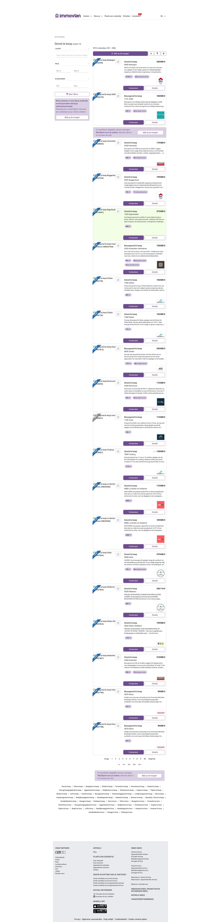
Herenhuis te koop (138, 786)
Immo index (136, 848)
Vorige (106, 759)
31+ (134, 765)
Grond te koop (130, 61)
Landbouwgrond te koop (144, 794)
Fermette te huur (153, 801)
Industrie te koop (122, 797)
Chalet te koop (107, 786)
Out (56, 869)
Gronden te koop (137, 856)
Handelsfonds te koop (69, 801)
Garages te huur (137, 873)
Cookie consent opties (137, 919)
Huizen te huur (136, 866)
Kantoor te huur (156, 808)
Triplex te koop (156, 790)
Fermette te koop (121, 786)
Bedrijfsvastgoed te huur (105, 808)
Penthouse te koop (127, 790)
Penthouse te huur (141, 805)
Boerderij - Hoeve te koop (154, 797)
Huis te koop (66, 786)
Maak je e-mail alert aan (139, 884)
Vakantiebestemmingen (142, 899)
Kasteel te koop (153, 786)
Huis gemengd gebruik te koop (70, 790)
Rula (56, 862)
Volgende (151, 759)
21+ (129, 765)
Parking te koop (99, 801)
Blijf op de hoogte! (72, 117)
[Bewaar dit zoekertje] (118, 61)
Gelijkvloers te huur (125, 805)
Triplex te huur (63, 808)
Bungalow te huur (138, 801)
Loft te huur (89, 808)
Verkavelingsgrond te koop (122, 794)
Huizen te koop (136, 852)
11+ (124, 765)
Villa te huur (124, 801)
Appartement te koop (92, 790)
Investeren (136, 16)
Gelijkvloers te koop (110, 790)
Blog (94, 852)
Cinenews (58, 866)
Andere (95, 870)
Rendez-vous (59, 873)
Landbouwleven (61, 864)
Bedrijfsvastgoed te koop (85, 797)
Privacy (77, 919)
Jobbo (57, 871)
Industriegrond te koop (64, 797)
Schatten (126, 16)
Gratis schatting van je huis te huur (105, 881)
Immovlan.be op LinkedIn (104, 896)
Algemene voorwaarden (92, 919)
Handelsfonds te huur (97, 812)
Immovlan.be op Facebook (104, 894)
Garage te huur (113, 812)
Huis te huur (112, 801)
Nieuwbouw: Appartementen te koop (144, 879)
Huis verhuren (98, 863)
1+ (119, 765)
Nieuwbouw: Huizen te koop (141, 877)
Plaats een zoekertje (113, 16)
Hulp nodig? (108, 919)
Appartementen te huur (139, 868)
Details (155, 88)
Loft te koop (74, 794)
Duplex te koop (142, 790)
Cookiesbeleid (121, 919)
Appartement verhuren (101, 867)
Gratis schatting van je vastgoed (109, 874)
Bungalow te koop (92, 786)
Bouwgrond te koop (133, 96)
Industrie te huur (141, 808)
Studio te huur (77, 808)
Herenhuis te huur (65, 805)
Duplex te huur (156, 805)
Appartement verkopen (101, 865)
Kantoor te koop (137, 797)
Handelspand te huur (125, 808)
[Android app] (100, 906)
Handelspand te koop (105, 797)
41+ (139, 765)
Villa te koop (78, 786)
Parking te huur (126, 812)
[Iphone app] (100, 911)
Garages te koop (137, 861)
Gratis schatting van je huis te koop (105, 878)
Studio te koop (62, 794)
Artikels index (138, 895)
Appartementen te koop (139, 854)
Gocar (57, 860)
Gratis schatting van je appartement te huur (108, 885)
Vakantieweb (59, 857)
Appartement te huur (107, 805)
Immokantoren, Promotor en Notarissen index (145, 890)
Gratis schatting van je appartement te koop (108, 883)
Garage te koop (85, 801)
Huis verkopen (98, 860)
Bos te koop (159, 794)
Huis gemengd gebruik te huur (85, 805)
